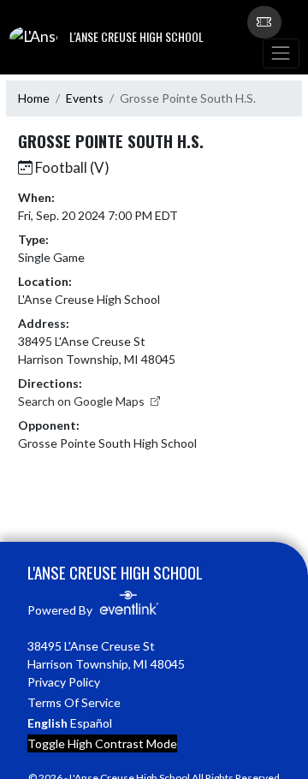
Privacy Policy (63, 682)
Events (85, 98)
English (47, 723)
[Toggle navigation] (281, 53)
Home (34, 98)
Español (91, 723)
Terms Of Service (74, 702)
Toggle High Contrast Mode (102, 743)
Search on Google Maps (82, 401)
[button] (264, 22)
